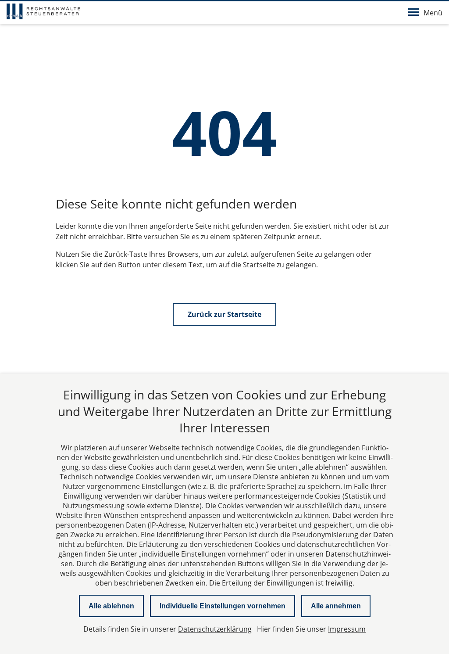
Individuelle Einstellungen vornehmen (222, 606)
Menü (433, 13)
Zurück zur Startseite (224, 314)
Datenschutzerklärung (215, 629)
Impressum (347, 629)
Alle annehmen (336, 606)
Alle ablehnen (111, 606)
